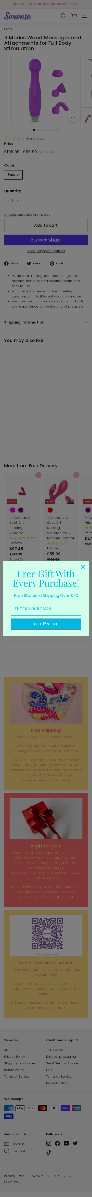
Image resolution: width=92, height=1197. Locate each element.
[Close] (83, 567)
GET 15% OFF (46, 624)
